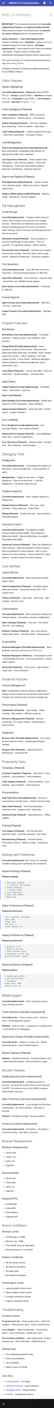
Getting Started (16, 63)
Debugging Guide (13, 1390)
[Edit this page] (50, 15)
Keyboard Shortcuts (32, 650)
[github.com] (4, 1404)
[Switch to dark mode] (44, 3)
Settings (32, 860)
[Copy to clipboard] (51, 882)
